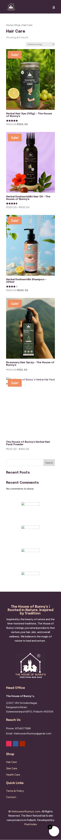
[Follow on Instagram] (9, 743)
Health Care (13, 774)
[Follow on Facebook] (15, 743)
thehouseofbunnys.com (25, 811)
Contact (11, 796)
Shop (18, 25)
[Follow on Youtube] (22, 743)
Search (49, 462)
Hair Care (11, 761)
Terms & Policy (15, 790)
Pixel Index (30, 824)
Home (9, 25)
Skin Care (11, 768)
